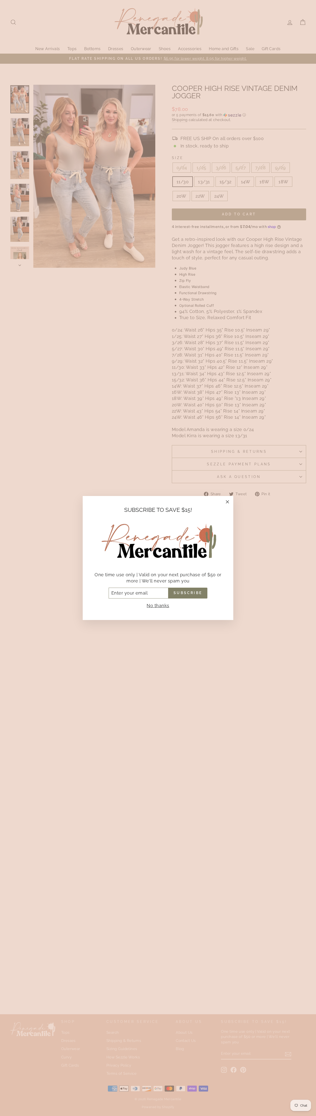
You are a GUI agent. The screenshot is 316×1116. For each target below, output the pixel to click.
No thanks (158, 605)
